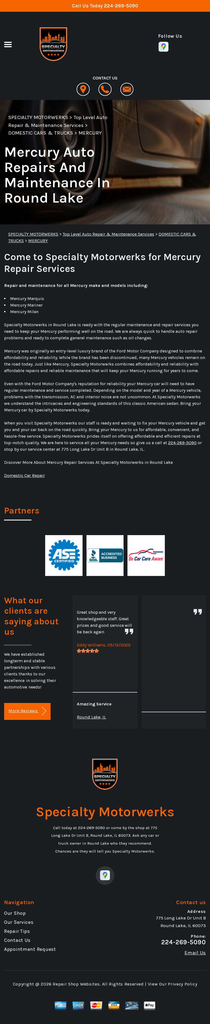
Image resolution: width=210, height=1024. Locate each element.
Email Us (195, 952)
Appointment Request (30, 949)
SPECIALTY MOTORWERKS (38, 117)
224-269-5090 (121, 6)
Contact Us (17, 940)
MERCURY (90, 133)
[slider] (88, 651)
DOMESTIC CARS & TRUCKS (40, 133)
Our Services (19, 922)
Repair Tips (17, 931)
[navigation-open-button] (7, 44)
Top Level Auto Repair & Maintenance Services (108, 234)
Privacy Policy (182, 984)
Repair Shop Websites (76, 984)
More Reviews (23, 710)
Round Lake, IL (91, 717)
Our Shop (15, 913)
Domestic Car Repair (24, 475)
